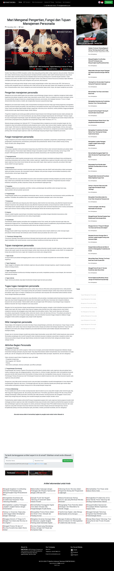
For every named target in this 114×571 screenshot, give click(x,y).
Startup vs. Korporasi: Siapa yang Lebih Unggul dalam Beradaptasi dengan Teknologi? (97, 187)
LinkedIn (75, 549)
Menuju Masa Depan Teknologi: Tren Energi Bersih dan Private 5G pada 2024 (98, 259)
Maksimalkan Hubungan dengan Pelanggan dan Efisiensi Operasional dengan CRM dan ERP (99, 72)
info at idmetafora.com (54, 554)
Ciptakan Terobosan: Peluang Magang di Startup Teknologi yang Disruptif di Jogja (98, 49)
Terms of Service (40, 463)
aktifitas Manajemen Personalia (89, 316)
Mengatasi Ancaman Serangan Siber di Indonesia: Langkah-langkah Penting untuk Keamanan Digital (98, 237)
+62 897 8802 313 (55, 551)
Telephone (108, 2)
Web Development (37, 2)
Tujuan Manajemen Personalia (88, 295)
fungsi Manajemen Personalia (88, 299)
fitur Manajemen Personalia (88, 312)
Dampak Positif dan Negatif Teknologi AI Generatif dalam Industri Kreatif (98, 111)
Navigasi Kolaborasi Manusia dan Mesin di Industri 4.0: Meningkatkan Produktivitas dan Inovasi (99, 248)
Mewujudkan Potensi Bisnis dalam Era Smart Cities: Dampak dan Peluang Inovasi (98, 198)
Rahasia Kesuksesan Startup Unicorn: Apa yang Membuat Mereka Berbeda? (98, 121)
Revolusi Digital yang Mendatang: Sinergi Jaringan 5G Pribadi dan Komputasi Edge (98, 278)
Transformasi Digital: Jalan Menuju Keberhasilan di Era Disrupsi (96, 207)
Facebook (75, 552)
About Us (48, 549)
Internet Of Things (49, 2)
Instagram (75, 554)
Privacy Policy (31, 463)
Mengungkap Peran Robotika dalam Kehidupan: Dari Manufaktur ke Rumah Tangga (97, 166)
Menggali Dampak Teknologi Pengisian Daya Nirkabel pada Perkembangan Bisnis (99, 217)
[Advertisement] (39, 438)
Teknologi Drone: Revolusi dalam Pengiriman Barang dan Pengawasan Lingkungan (99, 83)
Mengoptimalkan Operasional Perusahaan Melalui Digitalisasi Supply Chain (98, 177)
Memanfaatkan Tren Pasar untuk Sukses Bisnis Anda (97, 490)
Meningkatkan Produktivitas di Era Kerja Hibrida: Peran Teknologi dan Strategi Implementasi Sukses (98, 132)
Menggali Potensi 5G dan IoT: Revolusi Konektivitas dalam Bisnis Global (97, 269)
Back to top (57, 565)
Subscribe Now (68, 460)
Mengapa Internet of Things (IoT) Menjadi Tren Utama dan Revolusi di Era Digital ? (98, 226)
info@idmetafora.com (64, 5)
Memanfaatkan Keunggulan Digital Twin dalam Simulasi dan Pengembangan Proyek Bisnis (99, 154)
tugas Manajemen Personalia (88, 320)
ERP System (26, 2)
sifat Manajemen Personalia (88, 328)
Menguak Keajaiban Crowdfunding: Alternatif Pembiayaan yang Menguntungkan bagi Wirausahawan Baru (98, 61)
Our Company (66, 2)
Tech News (58, 2)
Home (20, 2)
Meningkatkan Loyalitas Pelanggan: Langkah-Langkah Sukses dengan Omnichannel (97, 143)
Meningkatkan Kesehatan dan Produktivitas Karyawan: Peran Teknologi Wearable (99, 102)
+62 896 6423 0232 (50, 5)
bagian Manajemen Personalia (88, 324)
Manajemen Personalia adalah (88, 303)
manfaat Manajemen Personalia (89, 307)
